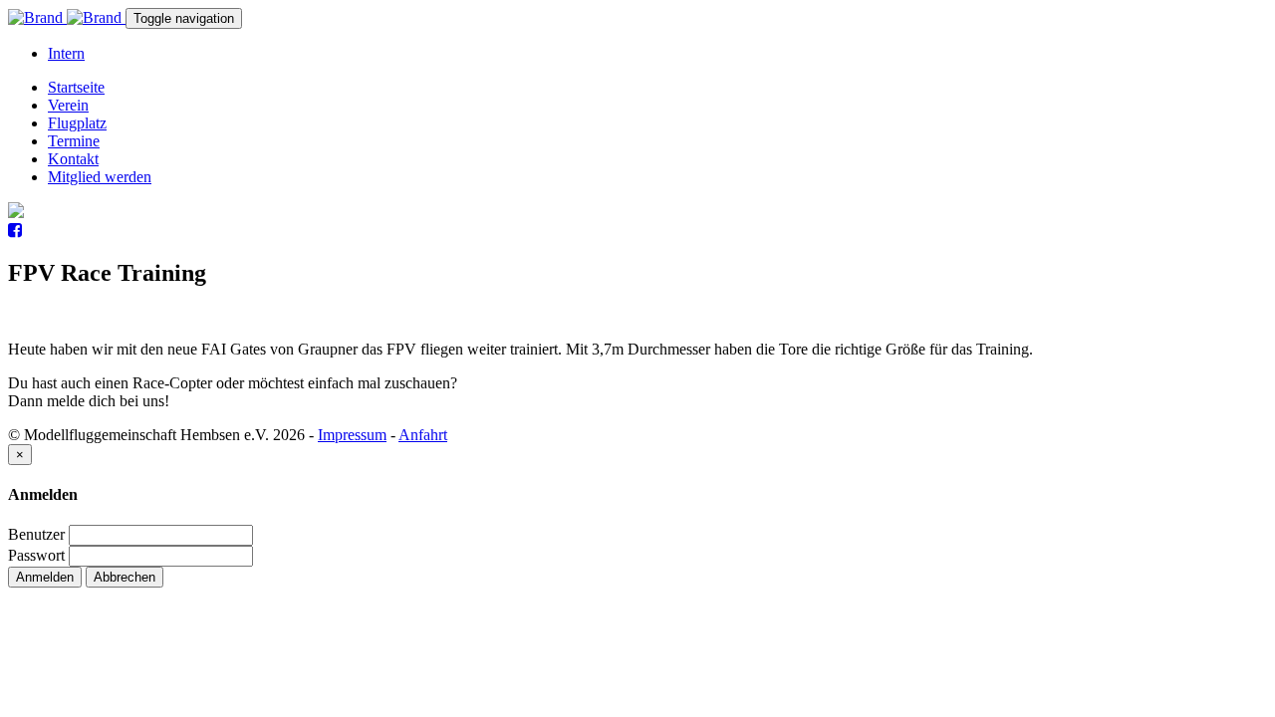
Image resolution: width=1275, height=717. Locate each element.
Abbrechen (124, 577)
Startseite (76, 87)
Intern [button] (66, 53)
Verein (68, 105)
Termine (74, 140)
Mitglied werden (99, 176)
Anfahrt (422, 434)
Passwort (36, 555)
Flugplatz (77, 123)
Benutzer (36, 534)
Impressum (352, 434)
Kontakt (73, 158)
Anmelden (45, 577)
